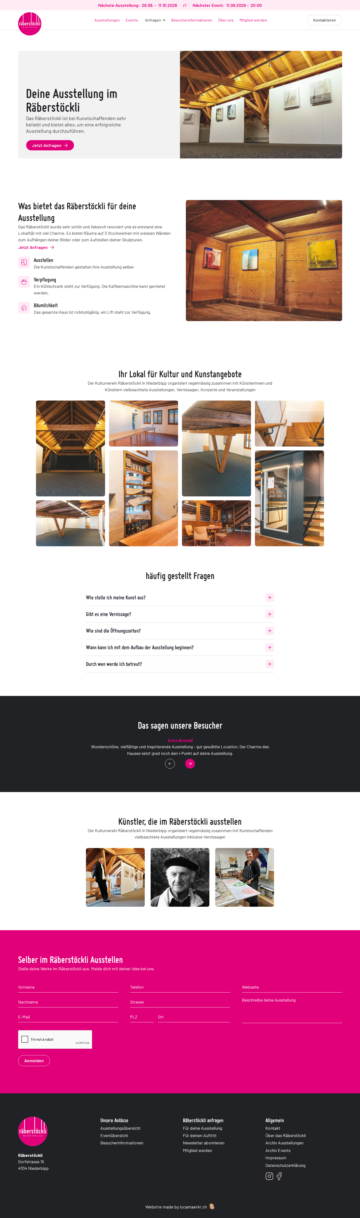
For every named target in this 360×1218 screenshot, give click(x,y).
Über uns (226, 20)
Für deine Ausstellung (202, 1128)
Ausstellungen (107, 20)
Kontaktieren (324, 20)
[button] (154, 20)
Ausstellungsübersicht (120, 1128)
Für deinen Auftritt (199, 1135)
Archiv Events (277, 1150)
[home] (29, 23)
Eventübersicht (114, 1135)
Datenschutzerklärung (285, 1165)
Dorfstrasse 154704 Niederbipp (33, 1161)
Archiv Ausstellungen (284, 1142)
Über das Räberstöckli (285, 1135)
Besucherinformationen (191, 20)
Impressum (275, 1157)
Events (132, 20)
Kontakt (272, 1128)
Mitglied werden (253, 20)
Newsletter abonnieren (203, 1142)
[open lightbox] (70, 448)
